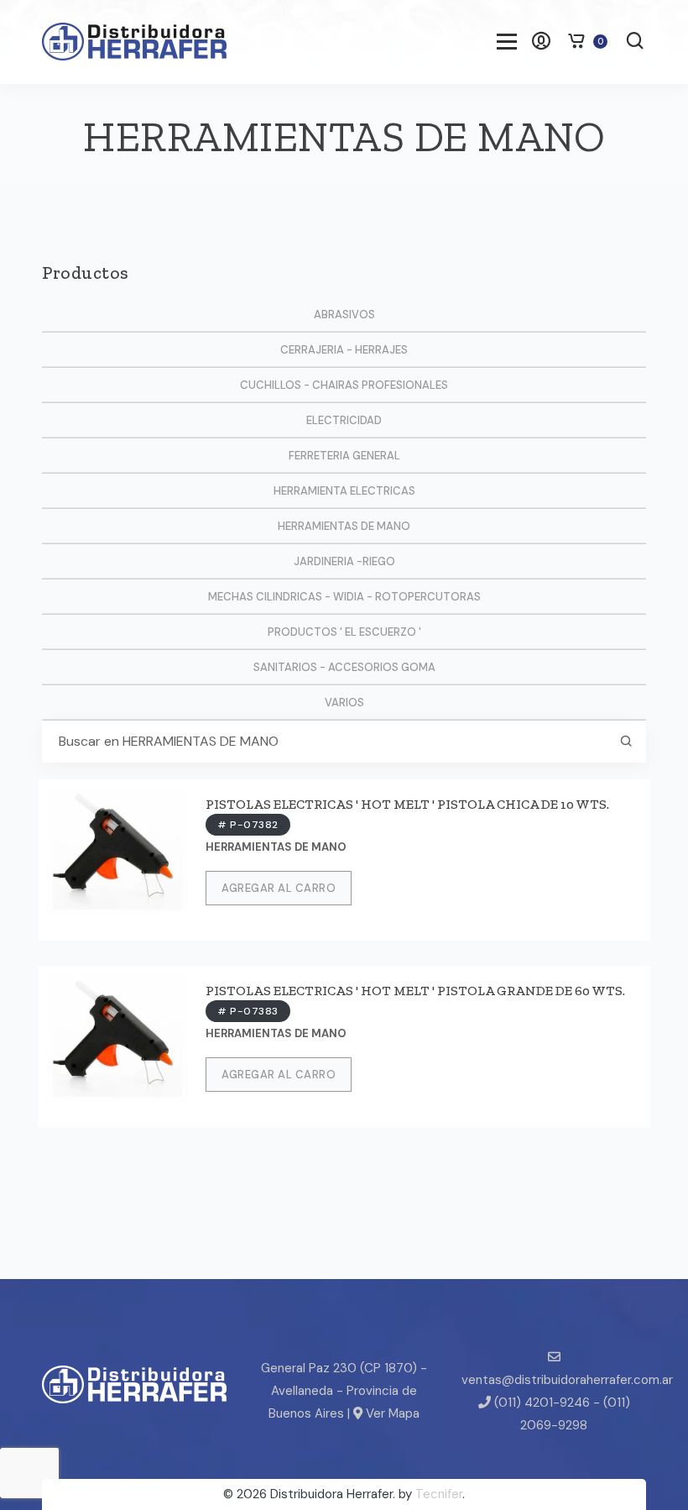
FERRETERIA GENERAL (344, 455)
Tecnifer (438, 1494)
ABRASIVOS (344, 314)
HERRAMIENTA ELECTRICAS (344, 491)
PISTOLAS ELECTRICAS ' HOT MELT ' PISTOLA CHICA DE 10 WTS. (407, 804)
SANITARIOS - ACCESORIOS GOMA (344, 667)
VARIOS (344, 702)
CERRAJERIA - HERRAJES (344, 350)
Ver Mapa (391, 1413)
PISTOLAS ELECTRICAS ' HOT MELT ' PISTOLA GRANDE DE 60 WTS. (415, 991)
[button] (635, 43)
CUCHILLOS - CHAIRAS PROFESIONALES (344, 385)
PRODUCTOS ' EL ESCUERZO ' (344, 632)
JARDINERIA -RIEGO (344, 561)
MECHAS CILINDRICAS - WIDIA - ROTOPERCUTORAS (344, 597)
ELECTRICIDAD (344, 420)
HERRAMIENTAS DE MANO (344, 526)
